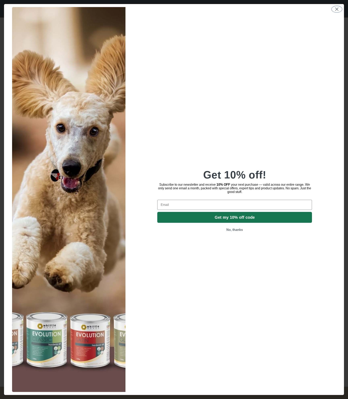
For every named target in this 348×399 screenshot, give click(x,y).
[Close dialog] (336, 9)
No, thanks (234, 229)
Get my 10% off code (235, 217)
